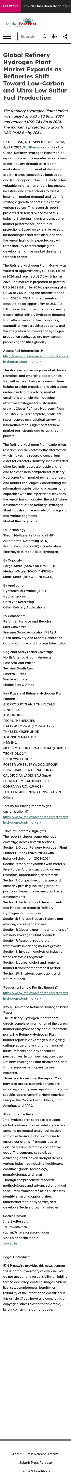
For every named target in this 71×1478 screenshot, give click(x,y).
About (16, 1454)
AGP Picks (10, 6)
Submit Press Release (35, 1463)
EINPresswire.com (37, 147)
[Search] (45, 36)
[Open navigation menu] (7, 36)
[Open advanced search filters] (54, 36)
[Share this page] (65, 36)
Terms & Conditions (35, 1471)
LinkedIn (10, 1243)
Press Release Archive (42, 1454)
